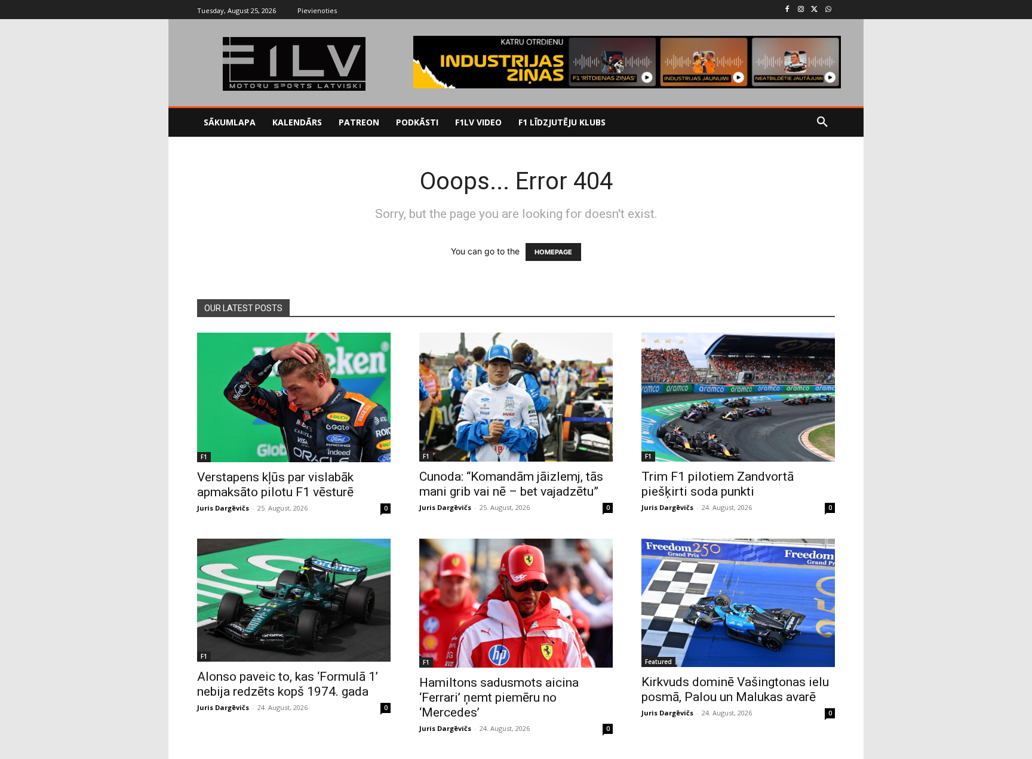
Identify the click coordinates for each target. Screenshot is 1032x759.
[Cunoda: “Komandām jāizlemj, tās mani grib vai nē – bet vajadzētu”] (516, 397)
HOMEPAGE (553, 252)
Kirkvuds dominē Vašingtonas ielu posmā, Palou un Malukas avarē (735, 689)
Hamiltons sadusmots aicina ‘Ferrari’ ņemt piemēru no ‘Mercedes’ (499, 697)
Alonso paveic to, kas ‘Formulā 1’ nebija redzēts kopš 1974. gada (287, 684)
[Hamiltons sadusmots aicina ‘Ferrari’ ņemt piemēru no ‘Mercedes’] (516, 603)
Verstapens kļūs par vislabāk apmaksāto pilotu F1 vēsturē (275, 484)
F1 (204, 457)
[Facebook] (787, 10)
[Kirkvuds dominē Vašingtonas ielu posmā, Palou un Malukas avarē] (738, 603)
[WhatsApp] (828, 10)
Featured (658, 661)
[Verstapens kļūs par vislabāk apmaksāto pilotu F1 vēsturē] (294, 397)
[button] (822, 122)
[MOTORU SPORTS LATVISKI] (294, 64)
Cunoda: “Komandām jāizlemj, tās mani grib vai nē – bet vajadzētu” (511, 484)
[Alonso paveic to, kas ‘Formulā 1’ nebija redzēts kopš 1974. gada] (294, 600)
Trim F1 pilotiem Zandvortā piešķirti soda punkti (717, 484)
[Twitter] (814, 10)
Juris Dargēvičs (223, 507)
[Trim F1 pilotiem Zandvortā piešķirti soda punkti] (738, 397)
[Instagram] (801, 10)
